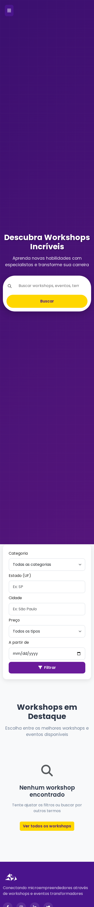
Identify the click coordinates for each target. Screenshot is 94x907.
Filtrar (50, 667)
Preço (14, 620)
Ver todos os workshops (47, 826)
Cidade (15, 598)
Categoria (18, 553)
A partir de (19, 642)
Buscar (47, 301)
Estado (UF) (20, 575)
